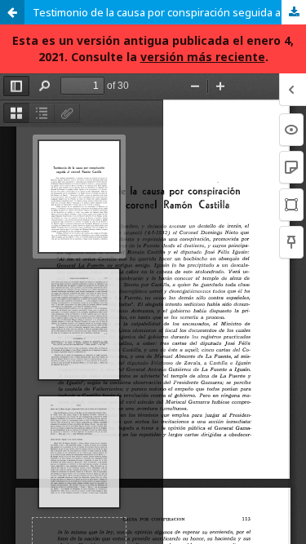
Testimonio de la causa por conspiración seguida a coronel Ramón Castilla (169, 12)
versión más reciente (202, 56)
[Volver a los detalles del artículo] (12, 12)
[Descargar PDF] (294, 12)
